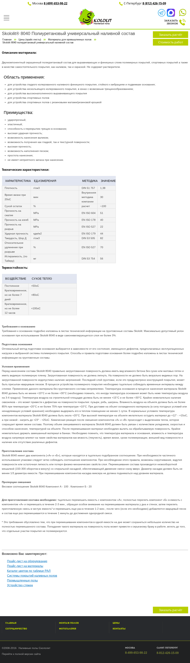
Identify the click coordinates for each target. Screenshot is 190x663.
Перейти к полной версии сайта (21, 653)
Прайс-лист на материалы (25, 566)
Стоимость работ (170, 42)
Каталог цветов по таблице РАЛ (29, 570)
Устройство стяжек (20, 585)
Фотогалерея (67, 628)
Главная (7, 39)
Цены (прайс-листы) (30, 39)
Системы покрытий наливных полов (32, 575)
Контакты (119, 628)
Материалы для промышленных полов (69, 39)
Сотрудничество (16, 628)
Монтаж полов (69, 623)
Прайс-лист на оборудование (27, 561)
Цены (116, 623)
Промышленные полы (22, 580)
